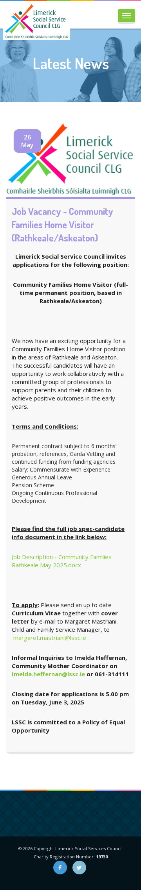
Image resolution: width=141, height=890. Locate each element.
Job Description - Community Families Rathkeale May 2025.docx (62, 561)
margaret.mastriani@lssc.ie (49, 638)
